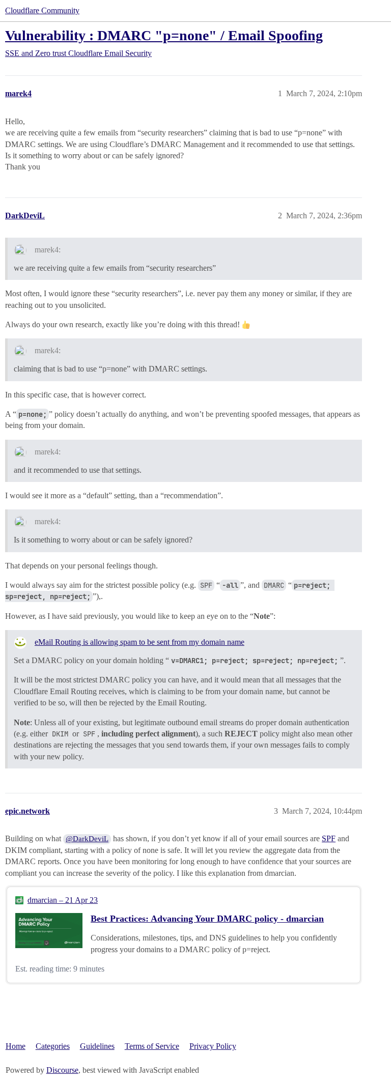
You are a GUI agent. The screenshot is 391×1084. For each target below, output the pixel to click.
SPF (329, 838)
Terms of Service (152, 1046)
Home (15, 1046)
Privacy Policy (212, 1046)
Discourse (62, 1070)
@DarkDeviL (87, 839)
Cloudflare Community (42, 10)
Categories (53, 1046)
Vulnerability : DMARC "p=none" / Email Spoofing (164, 35)
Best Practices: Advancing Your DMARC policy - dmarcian (207, 919)
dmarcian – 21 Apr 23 (62, 900)
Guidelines (97, 1046)
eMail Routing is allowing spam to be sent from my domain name (139, 642)
